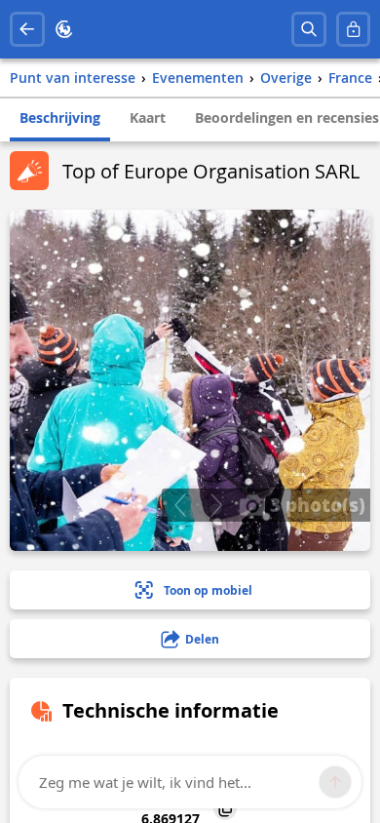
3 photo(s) (315, 504)
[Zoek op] (308, 29)
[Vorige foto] (180, 505)
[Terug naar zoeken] (27, 29)
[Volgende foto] (216, 505)
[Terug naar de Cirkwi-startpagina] (64, 29)
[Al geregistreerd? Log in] (353, 29)
